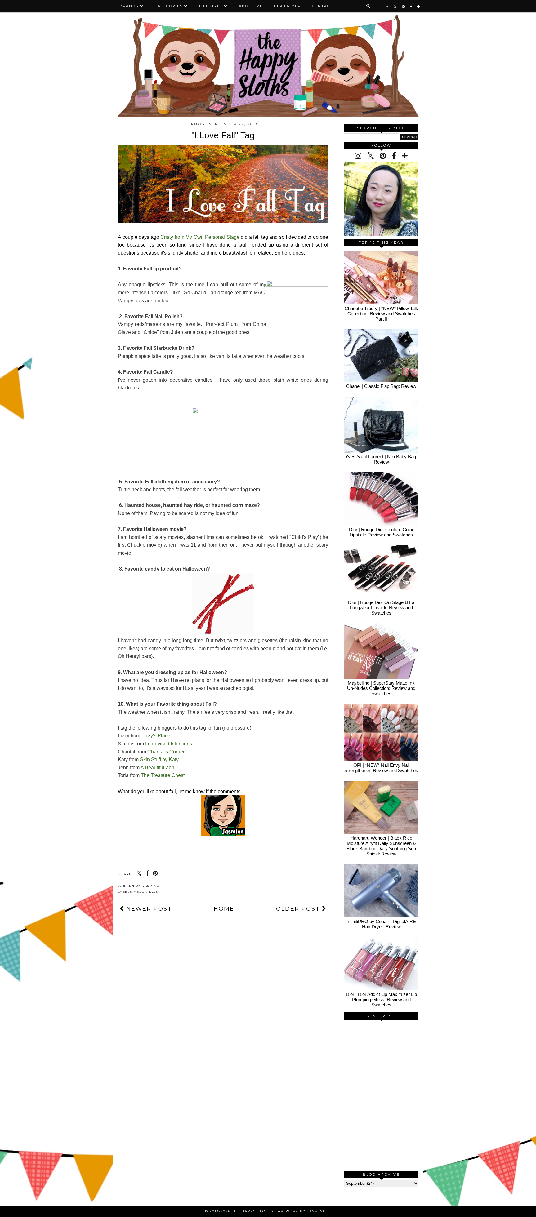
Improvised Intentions (168, 743)
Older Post (299, 908)
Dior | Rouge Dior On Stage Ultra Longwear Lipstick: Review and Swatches (381, 607)
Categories (169, 6)
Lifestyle (210, 6)
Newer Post (148, 908)
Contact (322, 6)
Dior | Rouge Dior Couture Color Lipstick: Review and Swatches (381, 532)
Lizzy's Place (155, 735)
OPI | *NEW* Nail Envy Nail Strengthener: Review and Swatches (381, 767)
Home (224, 908)
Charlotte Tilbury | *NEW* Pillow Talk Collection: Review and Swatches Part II (381, 314)
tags (153, 892)
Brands (128, 6)
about (140, 892)
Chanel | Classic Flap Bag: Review (381, 386)
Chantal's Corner (166, 751)
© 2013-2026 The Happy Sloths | (241, 1211)
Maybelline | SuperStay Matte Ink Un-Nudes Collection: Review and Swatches (381, 688)
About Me (251, 6)
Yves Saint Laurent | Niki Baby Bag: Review (381, 459)
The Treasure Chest (163, 775)
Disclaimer (287, 6)
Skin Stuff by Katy (159, 759)
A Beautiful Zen (157, 767)
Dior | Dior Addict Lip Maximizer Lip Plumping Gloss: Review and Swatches (381, 999)
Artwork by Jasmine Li (304, 1211)
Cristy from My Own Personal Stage (199, 237)
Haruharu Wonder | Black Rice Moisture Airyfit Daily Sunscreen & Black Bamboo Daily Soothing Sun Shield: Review (381, 845)
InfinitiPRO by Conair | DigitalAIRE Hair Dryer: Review (381, 924)
